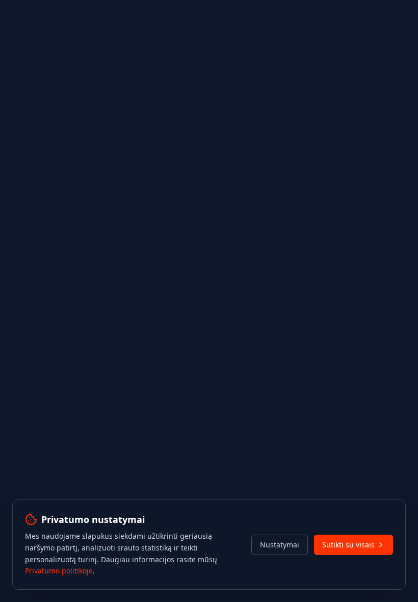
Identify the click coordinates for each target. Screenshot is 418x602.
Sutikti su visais (348, 544)
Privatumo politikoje (59, 570)
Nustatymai (279, 544)
